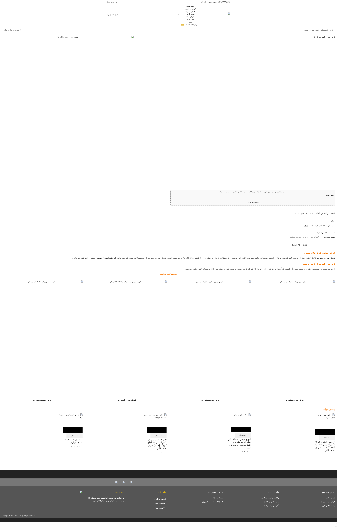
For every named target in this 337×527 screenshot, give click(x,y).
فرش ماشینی (190, 9)
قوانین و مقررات (328, 501)
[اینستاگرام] (107, 2)
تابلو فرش (190, 19)
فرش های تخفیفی (190, 24)
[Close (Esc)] (336, 523)
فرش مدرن (190, 11)
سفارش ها (218, 497)
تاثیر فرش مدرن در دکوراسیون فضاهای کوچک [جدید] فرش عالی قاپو (157, 443)
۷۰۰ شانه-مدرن (315, 237)
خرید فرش (190, 6)
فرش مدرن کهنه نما (325, 257)
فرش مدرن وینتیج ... (295, 400)
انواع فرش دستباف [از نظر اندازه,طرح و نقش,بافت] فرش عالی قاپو (239, 443)
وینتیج (306, 30)
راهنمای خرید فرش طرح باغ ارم (73, 441)
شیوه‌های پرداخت (271, 501)
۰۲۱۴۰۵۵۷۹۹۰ (327, 195)
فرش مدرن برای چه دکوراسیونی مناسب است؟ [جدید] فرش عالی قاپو (325, 445)
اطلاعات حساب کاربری (212, 501)
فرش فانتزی (190, 14)
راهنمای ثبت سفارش (270, 497)
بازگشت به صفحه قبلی (12, 30)
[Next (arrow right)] (335, 526)
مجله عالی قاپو (328, 505)
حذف (306, 225)
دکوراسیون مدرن (105, 257)
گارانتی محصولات (271, 505)
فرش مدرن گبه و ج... (126, 400)
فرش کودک (189, 16)
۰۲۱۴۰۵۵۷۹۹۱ (252, 202)
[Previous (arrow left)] (336, 526)
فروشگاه (324, 30)
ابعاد (333, 221)
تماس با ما (330, 497)
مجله (191, 22)
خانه (331, 30)
